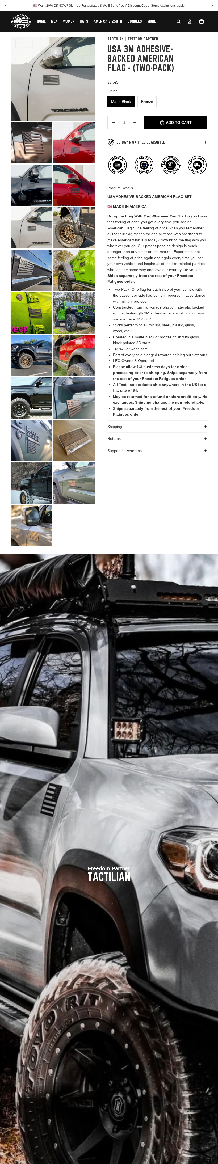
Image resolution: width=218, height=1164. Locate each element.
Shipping (114, 426)
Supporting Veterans (124, 451)
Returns (114, 438)
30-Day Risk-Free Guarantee (140, 142)
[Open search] (179, 21)
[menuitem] (152, 21)
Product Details (120, 188)
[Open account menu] (190, 21)
